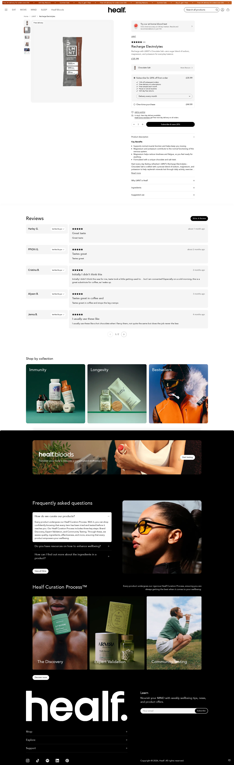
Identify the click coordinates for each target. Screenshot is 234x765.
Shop (29, 731)
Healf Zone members (142, 118)
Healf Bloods (57, 9)
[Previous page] (110, 334)
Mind (34, 9)
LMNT (34, 16)
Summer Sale (50, 3)
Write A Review (199, 218)
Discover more (41, 677)
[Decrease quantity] (134, 124)
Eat (14, 9)
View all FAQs (40, 571)
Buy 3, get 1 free (70, 3)
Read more (136, 173)
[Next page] (124, 334)
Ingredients (136, 187)
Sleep (44, 9)
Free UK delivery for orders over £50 (99, 3)
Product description (139, 137)
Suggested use (137, 195)
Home (26, 16)
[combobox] (164, 96)
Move (23, 9)
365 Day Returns (30, 3)
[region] (72, 61)
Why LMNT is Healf (139, 180)
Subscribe (201, 710)
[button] (163, 42)
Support (31, 748)
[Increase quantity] (142, 124)
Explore (30, 740)
